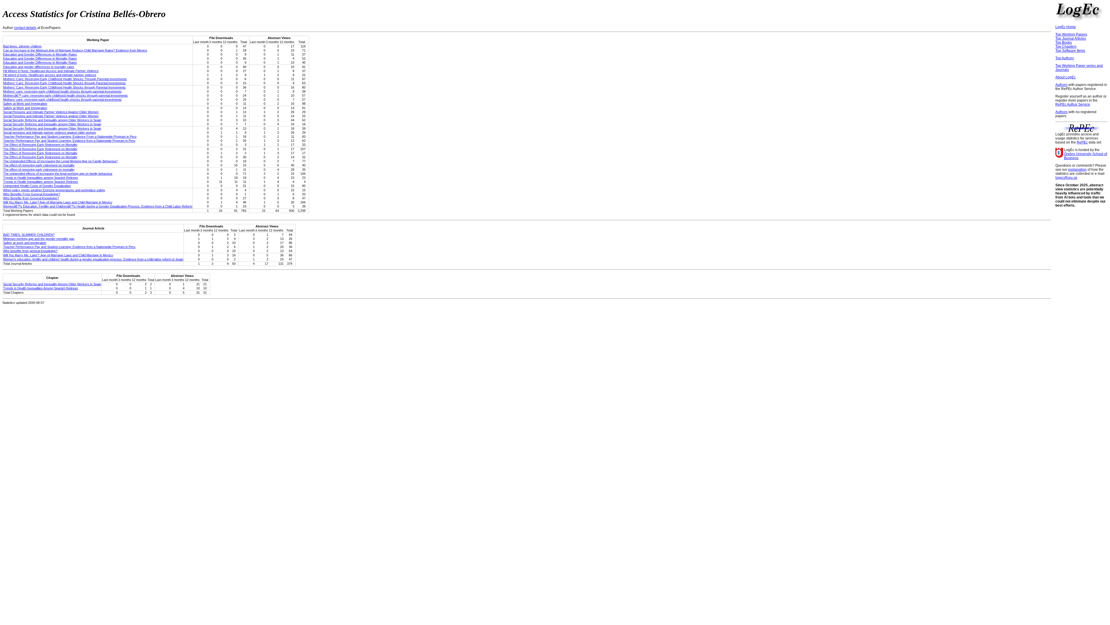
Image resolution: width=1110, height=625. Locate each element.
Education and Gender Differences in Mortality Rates (40, 54)
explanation (1077, 170)
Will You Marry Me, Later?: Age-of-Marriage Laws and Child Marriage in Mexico (58, 255)
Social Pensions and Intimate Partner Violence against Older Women (51, 116)
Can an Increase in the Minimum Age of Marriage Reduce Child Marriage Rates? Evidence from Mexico (75, 50)
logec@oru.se (1066, 178)
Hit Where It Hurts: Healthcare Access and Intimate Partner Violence (51, 71)
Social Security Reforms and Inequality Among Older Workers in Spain (52, 284)
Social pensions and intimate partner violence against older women (49, 132)
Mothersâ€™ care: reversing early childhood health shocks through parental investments (65, 95)
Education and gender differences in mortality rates (38, 67)
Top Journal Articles (1070, 38)
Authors (1061, 85)
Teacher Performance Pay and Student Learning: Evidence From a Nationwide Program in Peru (69, 136)
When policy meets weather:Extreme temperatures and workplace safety (54, 190)
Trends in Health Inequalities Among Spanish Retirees (40, 288)
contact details (25, 28)
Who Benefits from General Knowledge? (31, 198)
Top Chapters (1065, 47)
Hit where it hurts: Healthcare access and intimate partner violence (49, 75)
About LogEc (1065, 77)
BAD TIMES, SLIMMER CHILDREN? (29, 234)
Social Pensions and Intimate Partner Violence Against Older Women (51, 112)
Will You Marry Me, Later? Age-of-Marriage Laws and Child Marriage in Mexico (57, 202)
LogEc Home (1065, 27)
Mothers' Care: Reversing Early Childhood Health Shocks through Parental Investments (64, 83)
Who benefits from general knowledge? (30, 251)
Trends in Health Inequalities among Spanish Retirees (40, 177)
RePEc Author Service (1072, 104)
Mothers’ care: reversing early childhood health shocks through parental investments (62, 99)
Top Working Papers (1071, 34)
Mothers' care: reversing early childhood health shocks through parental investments (62, 91)
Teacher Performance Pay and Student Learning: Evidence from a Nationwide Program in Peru (69, 140)
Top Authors (1064, 58)
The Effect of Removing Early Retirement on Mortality (40, 144)
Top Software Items (1070, 51)
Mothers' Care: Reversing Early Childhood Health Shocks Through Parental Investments (65, 79)
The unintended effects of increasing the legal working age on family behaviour (57, 173)
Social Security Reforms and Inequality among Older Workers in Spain (52, 120)
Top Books (1063, 43)
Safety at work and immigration (24, 243)
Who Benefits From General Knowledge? (31, 194)
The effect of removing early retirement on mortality (39, 165)
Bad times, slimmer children (22, 46)
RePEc (1082, 142)
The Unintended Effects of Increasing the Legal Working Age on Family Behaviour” (60, 161)
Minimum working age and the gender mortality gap (38, 238)
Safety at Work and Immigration (25, 103)
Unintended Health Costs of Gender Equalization (37, 186)
